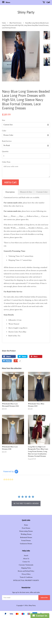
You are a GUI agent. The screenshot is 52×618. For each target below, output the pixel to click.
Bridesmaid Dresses (26, 537)
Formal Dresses (26, 541)
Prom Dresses (26, 528)
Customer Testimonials (26, 565)
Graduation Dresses (26, 544)
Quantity (5, 151)
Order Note (6, 162)
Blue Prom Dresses (15, 23)
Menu (7, 2)
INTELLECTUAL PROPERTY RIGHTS (26, 580)
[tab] (10, 192)
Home (4, 23)
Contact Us (26, 562)
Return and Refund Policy (26, 571)
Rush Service (7, 141)
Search (26, 556)
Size (3, 120)
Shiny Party (26, 12)
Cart (48, 2)
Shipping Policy (26, 568)
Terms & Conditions (26, 577)
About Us (26, 559)
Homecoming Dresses (26, 531)
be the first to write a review (26, 503)
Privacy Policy (26, 574)
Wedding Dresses (26, 534)
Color (4, 130)
